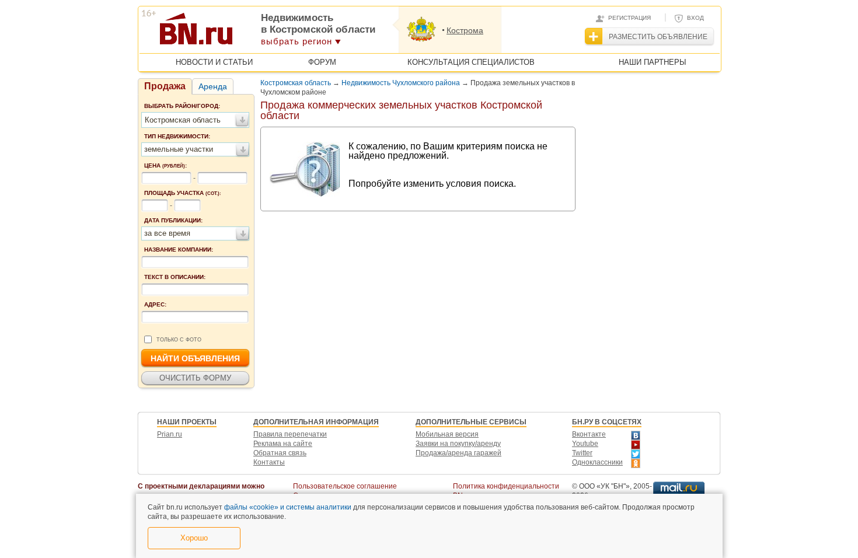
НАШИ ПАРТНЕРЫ (652, 62)
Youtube (585, 443)
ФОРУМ (322, 62)
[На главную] (253, 32)
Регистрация (629, 18)
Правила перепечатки (290, 434)
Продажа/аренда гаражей (458, 452)
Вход (695, 18)
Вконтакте (589, 434)
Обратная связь (279, 452)
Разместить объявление (658, 37)
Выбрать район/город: (182, 106)
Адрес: (155, 304)
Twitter (582, 452)
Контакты (269, 462)
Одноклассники (597, 462)
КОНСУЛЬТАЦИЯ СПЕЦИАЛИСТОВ (471, 62)
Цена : (165, 165)
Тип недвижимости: (177, 136)
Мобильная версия (447, 434)
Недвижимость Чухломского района (400, 83)
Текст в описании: (174, 277)
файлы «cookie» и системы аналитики (287, 507)
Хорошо (194, 537)
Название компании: (178, 249)
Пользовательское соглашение (345, 486)
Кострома (465, 30)
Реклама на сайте (282, 443)
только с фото (178, 340)
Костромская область (295, 83)
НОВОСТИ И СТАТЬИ (214, 62)
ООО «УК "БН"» (604, 486)
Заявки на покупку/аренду (458, 443)
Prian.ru (169, 434)
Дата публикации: (173, 220)
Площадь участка (182, 193)
